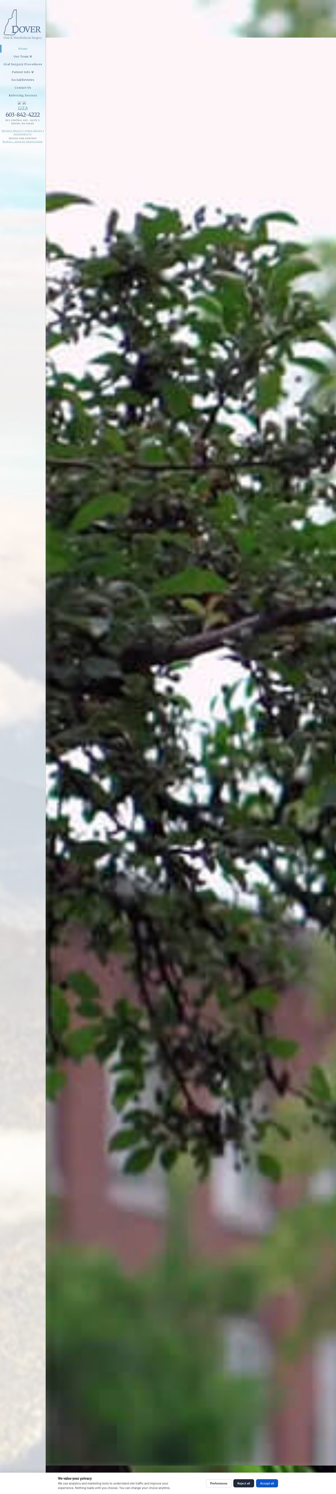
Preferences (218, 1483)
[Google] (20, 106)
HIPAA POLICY (33, 131)
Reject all (243, 1483)
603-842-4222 (23, 114)
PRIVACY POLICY (12, 131)
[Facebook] (25, 106)
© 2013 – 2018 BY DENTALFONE (23, 141)
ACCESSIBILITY (23, 134)
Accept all (267, 1483)
